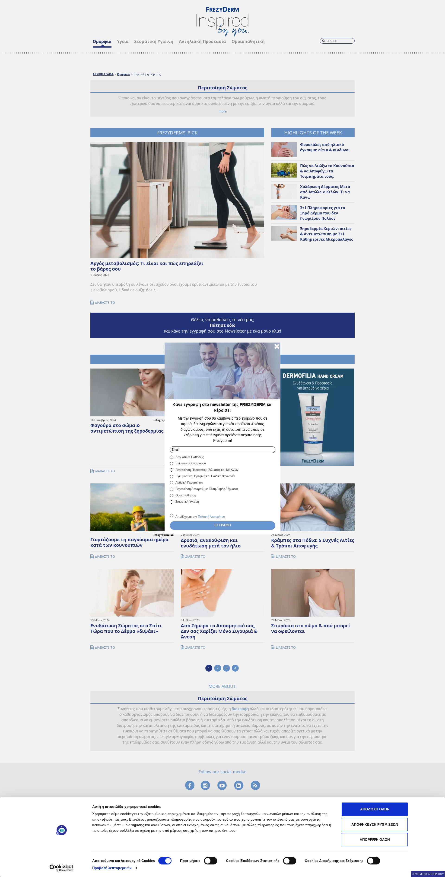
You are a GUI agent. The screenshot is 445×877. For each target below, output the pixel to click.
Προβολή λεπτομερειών (111, 868)
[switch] (210, 860)
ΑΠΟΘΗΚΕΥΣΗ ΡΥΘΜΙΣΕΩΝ (374, 824)
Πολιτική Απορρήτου (211, 516)
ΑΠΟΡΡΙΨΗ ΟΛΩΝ (375, 839)
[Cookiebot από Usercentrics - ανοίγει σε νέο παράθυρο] (61, 867)
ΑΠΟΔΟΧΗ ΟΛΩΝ (375, 809)
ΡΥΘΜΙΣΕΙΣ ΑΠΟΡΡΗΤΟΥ (429, 874)
